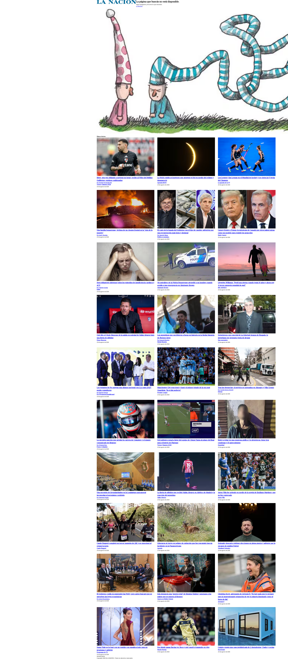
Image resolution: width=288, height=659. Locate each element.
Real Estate (221, 650)
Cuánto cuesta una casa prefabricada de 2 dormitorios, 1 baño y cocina (246, 647)
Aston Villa (221, 497)
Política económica (163, 237)
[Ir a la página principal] (116, 3)
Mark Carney (222, 235)
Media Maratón (162, 342)
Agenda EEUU (161, 183)
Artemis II (221, 602)
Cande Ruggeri (101, 548)
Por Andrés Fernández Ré (104, 183)
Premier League (162, 392)
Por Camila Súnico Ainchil (225, 390)
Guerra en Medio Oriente (165, 599)
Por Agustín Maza (162, 235)
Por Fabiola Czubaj (102, 288)
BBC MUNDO (222, 288)
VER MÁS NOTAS (101, 656)
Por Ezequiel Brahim (163, 340)
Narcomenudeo (223, 340)
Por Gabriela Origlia (103, 497)
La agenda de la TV (224, 183)
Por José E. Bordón (102, 235)
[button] (125, 156)
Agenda (159, 548)
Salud (98, 289)
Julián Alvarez (161, 497)
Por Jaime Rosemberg (103, 599)
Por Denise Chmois (102, 392)
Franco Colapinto (102, 447)
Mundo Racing (161, 650)
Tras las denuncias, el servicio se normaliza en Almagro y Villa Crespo (246, 388)
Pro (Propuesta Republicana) (105, 394)
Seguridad (221, 445)
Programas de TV (102, 652)
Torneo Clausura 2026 (104, 184)
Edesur (220, 392)
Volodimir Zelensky (224, 548)
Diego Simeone (101, 340)
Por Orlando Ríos (102, 445)
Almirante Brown (162, 288)
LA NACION (139, 6)
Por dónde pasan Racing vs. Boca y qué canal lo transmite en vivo (183, 647)
